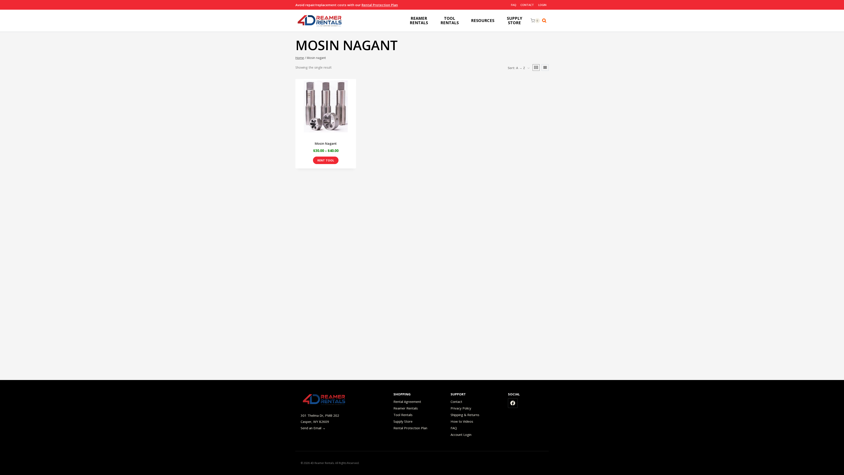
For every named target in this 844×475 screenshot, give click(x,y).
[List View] (545, 67)
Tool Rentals (403, 415)
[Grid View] (536, 67)
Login (542, 5)
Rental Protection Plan (380, 5)
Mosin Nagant (326, 143)
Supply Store (403, 421)
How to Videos (462, 421)
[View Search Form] (545, 20)
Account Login (461, 434)
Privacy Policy (461, 408)
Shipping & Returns (465, 415)
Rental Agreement (407, 401)
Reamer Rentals (405, 408)
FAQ (513, 5)
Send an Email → (313, 428)
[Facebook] (513, 403)
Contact (527, 5)
